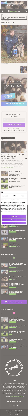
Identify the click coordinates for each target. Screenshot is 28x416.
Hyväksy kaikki (14, 216)
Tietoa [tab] (23, 195)
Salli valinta (14, 219)
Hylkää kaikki (14, 223)
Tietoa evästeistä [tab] (14, 196)
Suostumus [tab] (5, 195)
